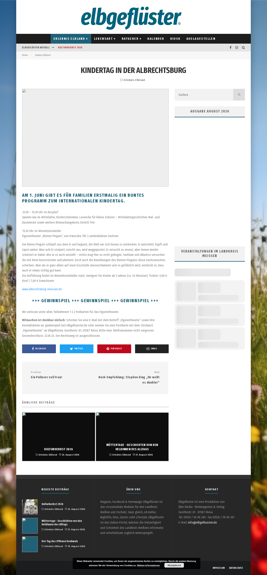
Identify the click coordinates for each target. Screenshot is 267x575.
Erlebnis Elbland (69, 38)
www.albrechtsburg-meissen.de (42, 289)
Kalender (155, 38)
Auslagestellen (201, 38)
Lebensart (103, 38)
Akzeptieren (174, 565)
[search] (239, 95)
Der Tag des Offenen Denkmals (60, 541)
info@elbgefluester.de (202, 522)
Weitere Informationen (148, 565)
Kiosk (175, 38)
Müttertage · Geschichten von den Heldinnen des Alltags (62, 522)
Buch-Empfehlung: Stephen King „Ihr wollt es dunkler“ (129, 377)
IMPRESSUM (219, 568)
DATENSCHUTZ (236, 568)
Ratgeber (130, 38)
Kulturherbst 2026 (70, 47)
